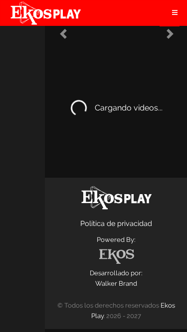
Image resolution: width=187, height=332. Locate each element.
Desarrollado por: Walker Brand (116, 278)
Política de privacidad (116, 223)
